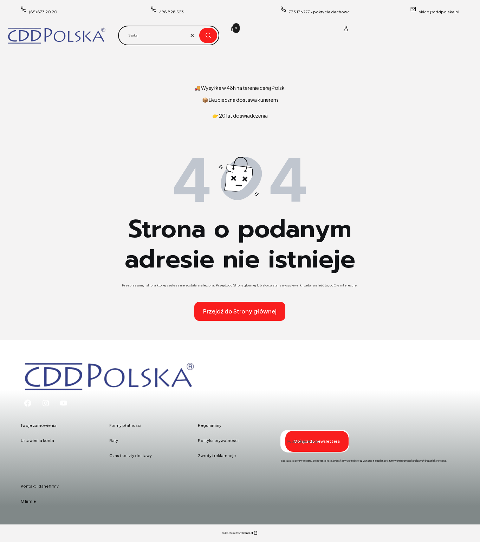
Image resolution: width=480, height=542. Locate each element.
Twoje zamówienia (39, 425)
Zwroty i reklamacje (217, 455)
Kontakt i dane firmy (40, 486)
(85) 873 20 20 (43, 11)
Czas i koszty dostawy (130, 455)
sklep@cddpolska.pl (439, 11)
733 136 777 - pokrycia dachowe (319, 11)
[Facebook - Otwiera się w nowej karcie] (28, 403)
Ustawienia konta (37, 440)
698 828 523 (171, 11)
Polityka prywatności (218, 440)
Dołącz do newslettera (317, 441)
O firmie (28, 501)
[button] (208, 35)
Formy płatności (125, 425)
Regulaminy (209, 425)
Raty (113, 440)
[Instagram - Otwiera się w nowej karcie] (46, 403)
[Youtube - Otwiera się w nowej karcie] (64, 403)
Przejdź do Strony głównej (240, 311)
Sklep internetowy (237, 533)
